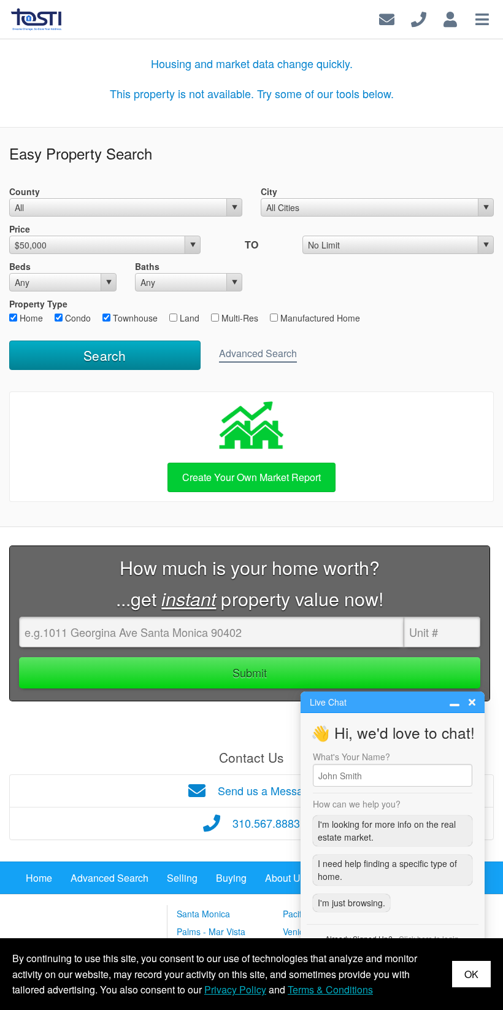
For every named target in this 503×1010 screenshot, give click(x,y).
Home (30, 318)
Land (188, 318)
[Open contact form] (386, 18)
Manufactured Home (319, 318)
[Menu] (482, 18)
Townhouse (134, 318)
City (269, 191)
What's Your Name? (351, 756)
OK (471, 974)
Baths (147, 266)
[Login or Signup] (450, 18)
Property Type (38, 304)
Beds (20, 266)
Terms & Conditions (330, 989)
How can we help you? (357, 804)
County (24, 191)
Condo (77, 318)
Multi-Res (238, 318)
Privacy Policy (235, 989)
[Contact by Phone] (418, 18)
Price (19, 229)
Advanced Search (258, 353)
